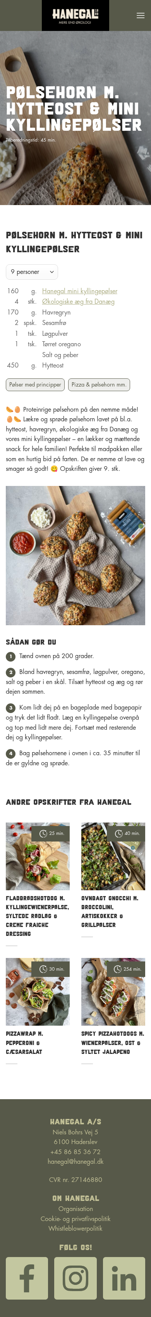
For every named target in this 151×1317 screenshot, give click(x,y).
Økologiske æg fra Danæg (78, 302)
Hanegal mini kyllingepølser (79, 291)
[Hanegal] (75, 15)
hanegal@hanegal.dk (76, 1162)
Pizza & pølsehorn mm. (99, 385)
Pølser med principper (35, 385)
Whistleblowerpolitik (75, 1229)
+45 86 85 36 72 (75, 1152)
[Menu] (140, 15)
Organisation (75, 1209)
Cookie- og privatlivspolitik (76, 1219)
